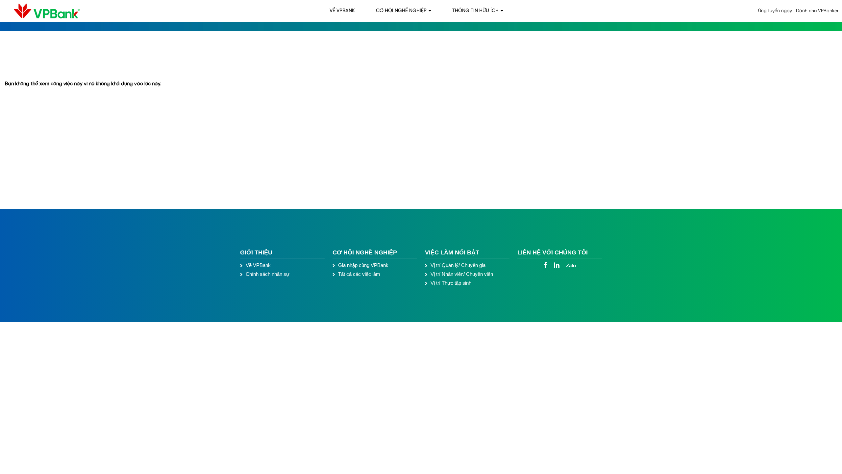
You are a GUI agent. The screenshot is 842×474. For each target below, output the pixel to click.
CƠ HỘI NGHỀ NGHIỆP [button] (402, 10)
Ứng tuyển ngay (775, 11)
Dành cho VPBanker (817, 11)
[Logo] (41, 11)
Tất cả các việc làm (359, 274)
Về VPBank (258, 265)
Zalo (571, 265)
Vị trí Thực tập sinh (451, 283)
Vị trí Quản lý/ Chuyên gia (458, 265)
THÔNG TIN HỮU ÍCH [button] (476, 10)
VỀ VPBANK (342, 10)
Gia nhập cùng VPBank (363, 265)
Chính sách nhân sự (267, 274)
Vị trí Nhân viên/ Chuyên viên (462, 274)
